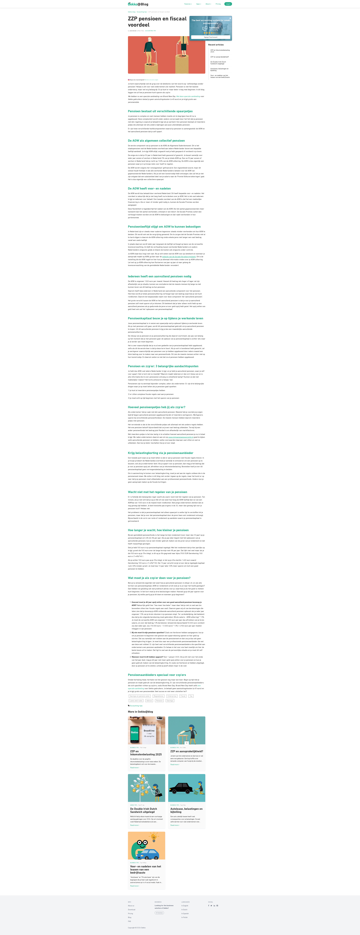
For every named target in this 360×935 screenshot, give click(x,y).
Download (131, 910)
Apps (198, 4)
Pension (159, 701)
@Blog (142, 4)
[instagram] (217, 906)
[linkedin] (214, 906)
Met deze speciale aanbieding (188, 96)
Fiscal (183, 696)
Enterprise (172, 696)
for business (159, 913)
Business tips (134, 747)
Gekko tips (133, 805)
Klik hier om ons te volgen (151, 79)
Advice (149, 701)
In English (184, 906)
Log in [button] (228, 4)
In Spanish (185, 913)
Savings (170, 701)
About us (131, 906)
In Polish (184, 917)
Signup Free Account (210, 37)
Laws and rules (136, 701)
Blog (129, 917)
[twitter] (211, 906)
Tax (191, 696)
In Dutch (184, 910)
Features (187, 4)
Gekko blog (131, 12)
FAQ (129, 921)
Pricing (218, 4)
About (208, 4)
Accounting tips (142, 12)
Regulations (158, 696)
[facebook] (208, 906)
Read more (134, 768)
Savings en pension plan (140, 696)
